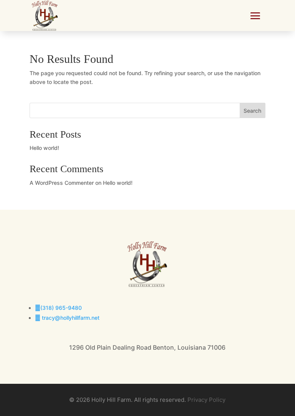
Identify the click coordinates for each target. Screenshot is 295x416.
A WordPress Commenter (62, 182)
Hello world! (44, 148)
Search (252, 110)
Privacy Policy (206, 399)
